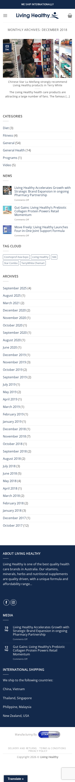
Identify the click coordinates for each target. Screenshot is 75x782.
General (8, 143)
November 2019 (14, 362)
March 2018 (11, 496)
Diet (6, 128)
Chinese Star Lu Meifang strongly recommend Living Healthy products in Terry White (37, 83)
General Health (14, 150)
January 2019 (12, 421)
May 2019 (10, 392)
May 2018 (10, 481)
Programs (10, 158)
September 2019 (15, 377)
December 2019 (14, 355)
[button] (5, 15)
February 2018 (13, 503)
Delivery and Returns (22, 748)
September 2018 (15, 451)
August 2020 (12, 340)
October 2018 (12, 444)
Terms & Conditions (52, 748)
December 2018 (14, 429)
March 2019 (11, 407)
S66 (54, 257)
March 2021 (11, 303)
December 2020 (14, 310)
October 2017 (12, 525)
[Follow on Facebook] (6, 602)
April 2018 (10, 488)
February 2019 (13, 414)
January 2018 (12, 510)
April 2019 (10, 399)
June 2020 (10, 347)
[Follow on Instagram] (13, 602)
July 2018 (9, 466)
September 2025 (15, 288)
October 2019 (12, 370)
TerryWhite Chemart (33, 263)
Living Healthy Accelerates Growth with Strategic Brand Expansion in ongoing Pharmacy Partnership (42, 191)
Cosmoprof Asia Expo (16, 257)
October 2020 (12, 325)
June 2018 (10, 473)
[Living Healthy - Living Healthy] (37, 15)
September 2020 (15, 332)
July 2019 (9, 384)
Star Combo (11, 263)
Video (7, 165)
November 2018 (14, 436)
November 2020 (14, 318)
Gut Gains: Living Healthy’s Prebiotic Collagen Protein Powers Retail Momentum (40, 211)
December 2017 (14, 518)
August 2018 (12, 459)
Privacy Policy (38, 751)
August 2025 (12, 295)
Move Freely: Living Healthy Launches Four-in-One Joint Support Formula (41, 229)
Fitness (8, 135)
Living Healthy (40, 257)
